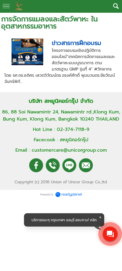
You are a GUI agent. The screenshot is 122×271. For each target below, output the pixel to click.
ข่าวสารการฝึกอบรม (76, 43)
